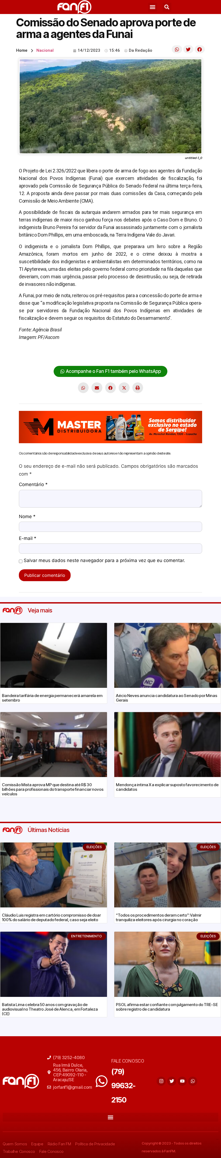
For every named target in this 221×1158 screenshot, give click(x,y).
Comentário (33, 484)
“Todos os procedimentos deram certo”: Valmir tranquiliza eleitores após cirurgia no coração (158, 917)
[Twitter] (171, 1081)
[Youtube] (182, 1081)
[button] (152, 7)
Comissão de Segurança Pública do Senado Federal (72, 354)
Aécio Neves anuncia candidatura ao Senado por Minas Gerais (166, 698)
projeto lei (149, 354)
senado (169, 354)
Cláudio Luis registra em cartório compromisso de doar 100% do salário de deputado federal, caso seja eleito (51, 917)
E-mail (27, 538)
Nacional (45, 50)
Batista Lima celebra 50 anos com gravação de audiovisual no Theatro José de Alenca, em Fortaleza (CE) (50, 1009)
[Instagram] (161, 1081)
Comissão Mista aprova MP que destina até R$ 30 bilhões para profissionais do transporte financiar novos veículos (52, 789)
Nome (27, 516)
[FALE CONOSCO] (101, 1081)
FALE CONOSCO (127, 1061)
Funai (132, 354)
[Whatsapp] (192, 1081)
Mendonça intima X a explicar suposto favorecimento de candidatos (167, 787)
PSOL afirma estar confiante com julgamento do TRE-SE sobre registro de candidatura (167, 1007)
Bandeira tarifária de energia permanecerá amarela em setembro (52, 698)
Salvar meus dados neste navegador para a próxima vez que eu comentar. (104, 560)
